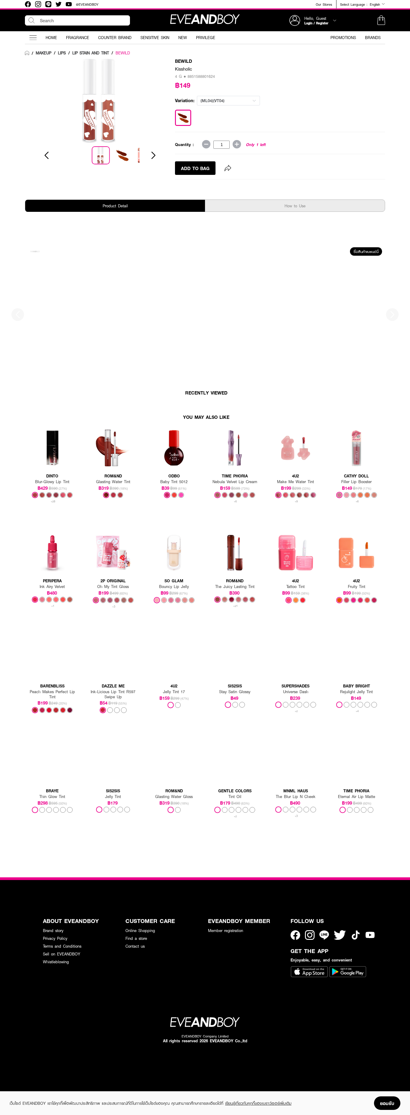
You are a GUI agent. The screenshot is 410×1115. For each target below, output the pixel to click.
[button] (381, 20)
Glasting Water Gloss (174, 796)
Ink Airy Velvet (52, 586)
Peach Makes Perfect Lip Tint (52, 694)
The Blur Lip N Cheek (295, 796)
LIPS (62, 53)
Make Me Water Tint (295, 481)
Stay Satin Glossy (234, 691)
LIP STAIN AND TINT (90, 53)
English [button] (375, 4)
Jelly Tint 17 (174, 691)
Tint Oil (234, 796)
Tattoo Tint (295, 586)
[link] (27, 53)
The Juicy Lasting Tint (235, 586)
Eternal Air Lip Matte (356, 796)
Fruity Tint (356, 586)
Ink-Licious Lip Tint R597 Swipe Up (113, 694)
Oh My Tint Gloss (113, 586)
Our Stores (324, 4)
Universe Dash (295, 691)
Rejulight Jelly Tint (356, 691)
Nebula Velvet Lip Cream (235, 481)
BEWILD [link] (123, 53)
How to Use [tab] (295, 206)
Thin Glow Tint (52, 796)
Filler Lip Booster (356, 481)
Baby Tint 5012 (174, 481)
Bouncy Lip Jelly (174, 586)
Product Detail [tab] (115, 206)
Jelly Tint (113, 796)
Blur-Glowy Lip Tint (52, 481)
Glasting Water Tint (113, 481)
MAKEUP (43, 53)
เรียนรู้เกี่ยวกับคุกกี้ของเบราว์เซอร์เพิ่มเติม (258, 1103)
